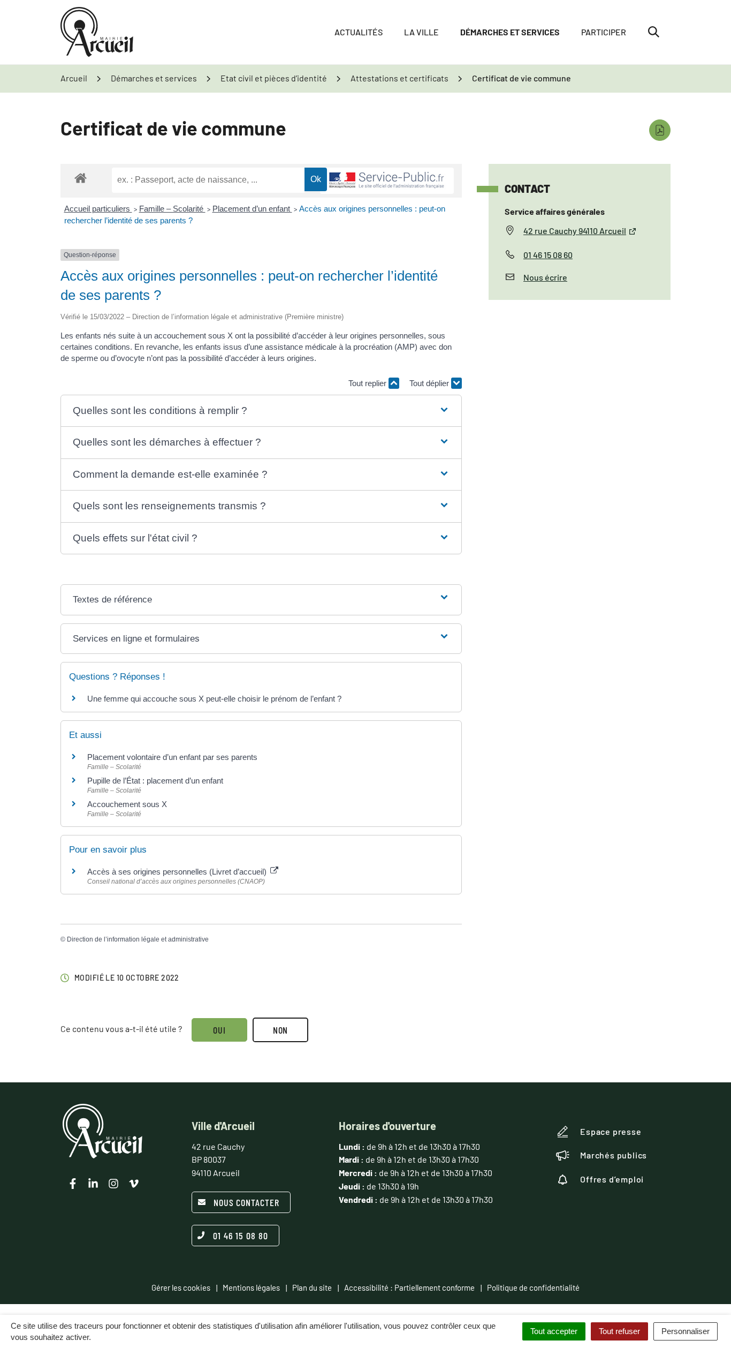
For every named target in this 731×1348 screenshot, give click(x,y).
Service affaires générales (555, 211)
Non (280, 1030)
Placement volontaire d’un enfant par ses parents (172, 757)
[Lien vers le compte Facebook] (72, 1183)
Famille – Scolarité (172, 208)
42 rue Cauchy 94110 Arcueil (574, 230)
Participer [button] (603, 32)
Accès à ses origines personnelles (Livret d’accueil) (178, 871)
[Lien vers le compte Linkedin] (93, 1183)
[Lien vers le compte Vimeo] (133, 1183)
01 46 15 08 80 (240, 1235)
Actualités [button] (358, 32)
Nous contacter (246, 1202)
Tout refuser (619, 1331)
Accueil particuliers (98, 208)
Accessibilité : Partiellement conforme (409, 1287)
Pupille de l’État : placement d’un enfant (155, 780)
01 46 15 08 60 (548, 255)
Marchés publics (613, 1155)
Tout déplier (430, 383)
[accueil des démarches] (80, 177)
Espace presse (610, 1131)
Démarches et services (510, 32)
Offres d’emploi (612, 1179)
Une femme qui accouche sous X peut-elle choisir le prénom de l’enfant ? (214, 698)
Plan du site (312, 1287)
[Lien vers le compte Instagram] (113, 1183)
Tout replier (368, 383)
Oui (219, 1030)
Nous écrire (545, 277)
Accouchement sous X (127, 804)
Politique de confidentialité (533, 1287)
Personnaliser (685, 1331)
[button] (261, 411)
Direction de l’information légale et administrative (138, 939)
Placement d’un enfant (252, 208)
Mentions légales (251, 1287)
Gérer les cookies (180, 1287)
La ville (421, 32)
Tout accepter (553, 1331)
